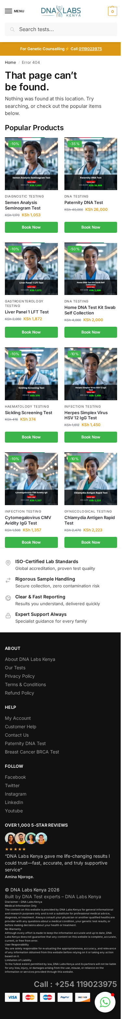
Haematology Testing (27, 406)
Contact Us (17, 735)
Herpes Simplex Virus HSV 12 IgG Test (86, 415)
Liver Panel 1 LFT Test (27, 311)
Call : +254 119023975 (75, 984)
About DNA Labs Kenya (30, 659)
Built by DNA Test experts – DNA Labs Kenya (53, 896)
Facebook (15, 777)
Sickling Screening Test (28, 412)
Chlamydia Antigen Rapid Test (89, 520)
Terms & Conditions (25, 684)
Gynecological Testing (88, 511)
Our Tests (15, 667)
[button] (111, 11)
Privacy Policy (20, 676)
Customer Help (20, 726)
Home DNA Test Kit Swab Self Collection (89, 310)
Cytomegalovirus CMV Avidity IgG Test (28, 520)
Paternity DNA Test (83, 202)
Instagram (15, 794)
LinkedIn (14, 802)
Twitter (12, 785)
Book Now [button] (31, 227)
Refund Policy (19, 693)
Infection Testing (82, 406)
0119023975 (90, 48)
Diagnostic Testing (24, 196)
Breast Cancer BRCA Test (32, 751)
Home (10, 62)
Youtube (14, 810)
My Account (18, 718)
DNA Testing (76, 196)
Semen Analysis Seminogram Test (23, 205)
